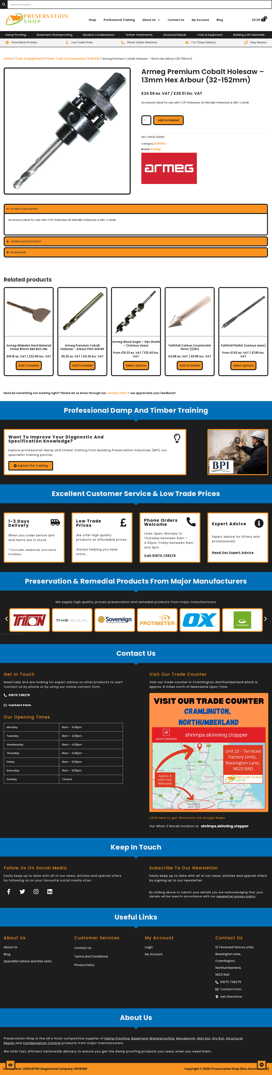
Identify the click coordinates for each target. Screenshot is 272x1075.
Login (149, 947)
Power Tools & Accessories (65, 59)
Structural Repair (174, 35)
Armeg (156, 149)
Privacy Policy (84, 965)
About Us (149, 20)
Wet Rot (204, 1038)
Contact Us (176, 20)
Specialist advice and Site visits (28, 961)
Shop (92, 20)
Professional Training (119, 20)
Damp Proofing (16, 35)
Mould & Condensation (99, 35)
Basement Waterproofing (54, 35)
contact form (117, 393)
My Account (200, 20)
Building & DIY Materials (249, 35)
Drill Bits (94, 59)
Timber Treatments (138, 35)
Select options (136, 365)
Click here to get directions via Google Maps (187, 818)
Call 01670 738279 (160, 555)
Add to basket (168, 120)
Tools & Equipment (210, 35)
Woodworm (185, 1038)
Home (8, 59)
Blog (219, 20)
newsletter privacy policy (235, 896)
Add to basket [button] (29, 365)
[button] (6, 619)
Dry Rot (218, 1038)
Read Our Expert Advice (233, 552)
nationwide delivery (60, 1051)
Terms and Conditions (91, 956)
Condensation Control (42, 1043)
